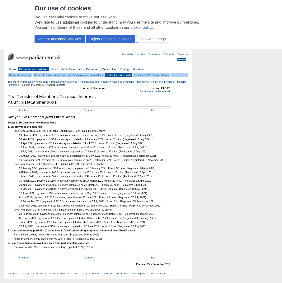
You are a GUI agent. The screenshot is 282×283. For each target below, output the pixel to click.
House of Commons (20, 75)
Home (12, 69)
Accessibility (127, 54)
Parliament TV (142, 75)
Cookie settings (153, 39)
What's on (59, 75)
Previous (24, 110)
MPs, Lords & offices (62, 69)
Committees (96, 75)
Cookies (141, 54)
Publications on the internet (155, 91)
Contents (89, 110)
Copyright (107, 273)
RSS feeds (169, 54)
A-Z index (12, 273)
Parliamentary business (33, 69)
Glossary (25, 273)
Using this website (90, 273)
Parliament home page (35, 81)
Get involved (109, 69)
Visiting (124, 69)
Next (153, 110)
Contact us (183, 54)
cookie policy (141, 27)
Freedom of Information (58, 273)
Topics (165, 75)
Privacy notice (122, 273)
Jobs (75, 273)
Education (138, 69)
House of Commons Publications (130, 81)
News (156, 75)
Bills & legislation (77, 75)
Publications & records (118, 75)
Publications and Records (94, 81)
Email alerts (154, 54)
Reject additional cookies (110, 39)
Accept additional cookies (59, 39)
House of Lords (42, 75)
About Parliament (88, 69)
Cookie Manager (157, 273)
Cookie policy (139, 273)
